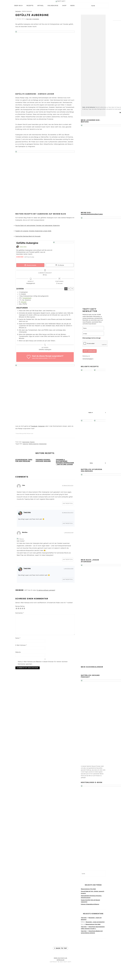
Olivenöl (23, 302)
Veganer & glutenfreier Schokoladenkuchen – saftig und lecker (65, 462)
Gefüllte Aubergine (33, 443)
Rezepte (32, 442)
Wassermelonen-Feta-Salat (88, 889)
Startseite (18, 11)
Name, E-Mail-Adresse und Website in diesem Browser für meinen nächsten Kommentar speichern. (42, 663)
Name (17, 638)
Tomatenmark (26, 298)
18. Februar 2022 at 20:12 (67, 512)
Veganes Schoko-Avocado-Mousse (43, 460)
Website (18, 652)
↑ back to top (60, 948)
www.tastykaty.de (60, 958)
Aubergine (25, 443)
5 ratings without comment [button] (46, 590)
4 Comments (35, 19)
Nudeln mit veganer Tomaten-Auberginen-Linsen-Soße (33, 231)
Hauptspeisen (26, 442)
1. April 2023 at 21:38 (68, 532)
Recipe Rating (20, 606)
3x (72, 288)
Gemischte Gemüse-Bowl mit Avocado (27, 236)
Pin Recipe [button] (60, 265)
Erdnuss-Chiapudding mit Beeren (90, 904)
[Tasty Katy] (60, 1)
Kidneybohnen (43, 443)
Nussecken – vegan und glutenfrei (95, 922)
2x (69, 288)
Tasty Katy (23, 246)
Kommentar (19, 613)
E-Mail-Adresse (21, 645)
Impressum (60, 959)
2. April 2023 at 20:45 (68, 568)
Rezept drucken (31, 265)
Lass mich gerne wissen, (40, 358)
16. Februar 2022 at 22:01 (67, 485)
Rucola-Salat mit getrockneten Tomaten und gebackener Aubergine (37, 225)
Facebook (34, 426)
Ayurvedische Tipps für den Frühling (23, 460)
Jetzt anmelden (89, 351)
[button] (17, 257)
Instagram (41, 426)
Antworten (68, 503)
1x (66, 288)
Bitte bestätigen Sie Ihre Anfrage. (92, 338)
